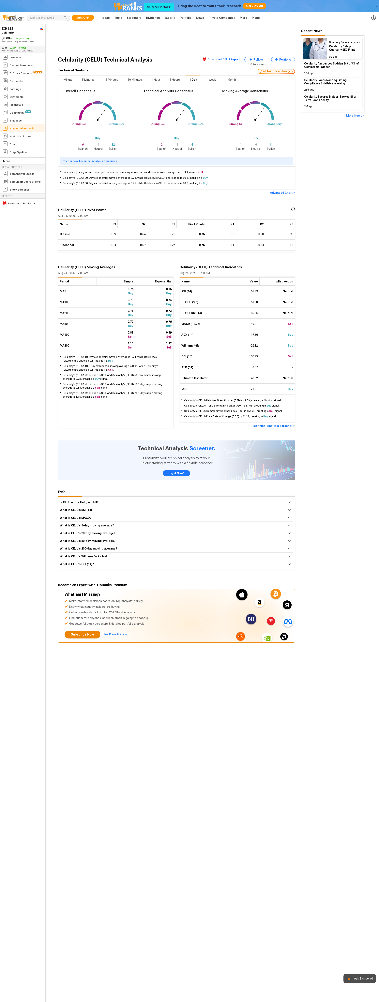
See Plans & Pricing (116, 634)
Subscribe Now (82, 634)
